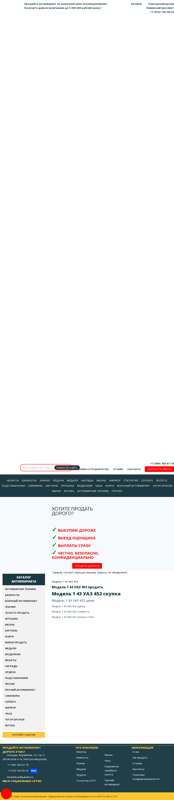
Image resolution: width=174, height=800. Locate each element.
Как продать (140, 757)
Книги (9, 636)
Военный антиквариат (21, 600)
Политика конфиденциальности (146, 777)
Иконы (9, 624)
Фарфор (10, 707)
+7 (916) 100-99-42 (162, 12)
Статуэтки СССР (86, 780)
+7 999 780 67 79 (18, 764)
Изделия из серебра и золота (112, 770)
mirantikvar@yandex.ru (20, 777)
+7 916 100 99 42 (22, 770)
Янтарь (10, 725)
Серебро (10, 701)
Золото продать (17, 612)
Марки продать (16, 642)
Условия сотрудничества (92, 469)
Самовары (12, 695)
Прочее (10, 683)
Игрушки (11, 618)
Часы (8, 713)
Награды (11, 666)
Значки (10, 606)
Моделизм (12, 654)
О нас (136, 751)
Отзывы (118, 469)
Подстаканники (16, 678)
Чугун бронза (14, 719)
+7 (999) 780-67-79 (162, 463)
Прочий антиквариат (20, 689)
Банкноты (12, 595)
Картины (11, 630)
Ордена (10, 672)
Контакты (134, 469)
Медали (10, 648)
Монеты (10, 660)
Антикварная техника (20, 589)
